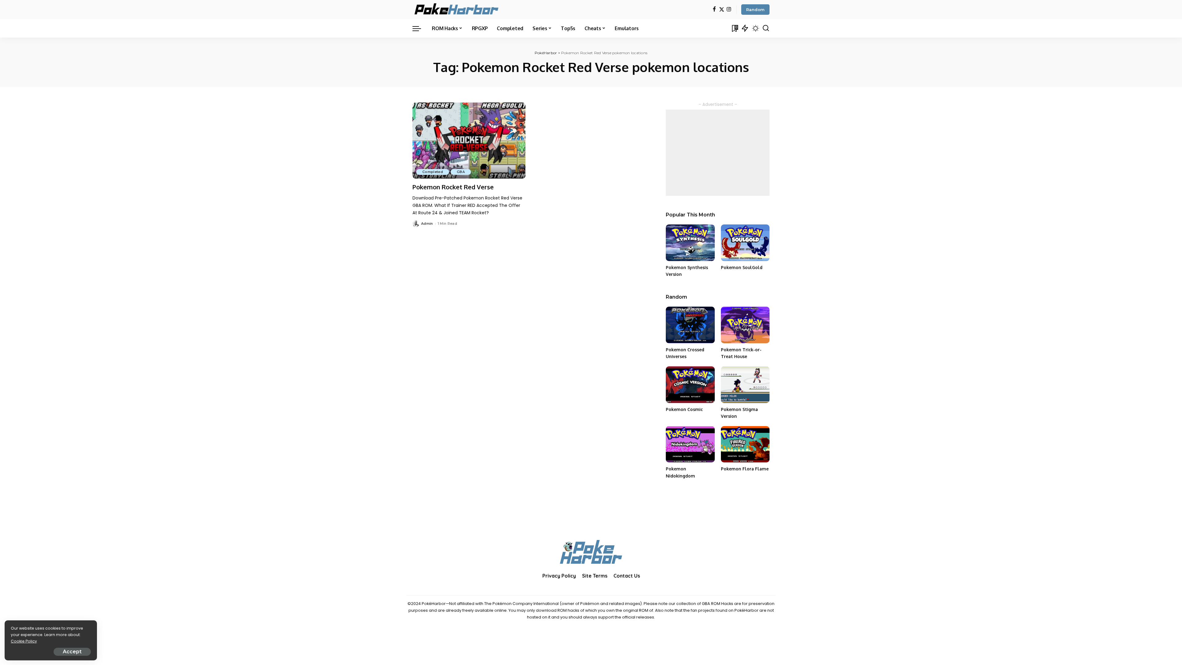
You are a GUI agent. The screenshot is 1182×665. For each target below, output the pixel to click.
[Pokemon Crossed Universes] (690, 325)
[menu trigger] (419, 28)
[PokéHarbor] (456, 10)
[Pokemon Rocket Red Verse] (468, 141)
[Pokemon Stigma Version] (745, 384)
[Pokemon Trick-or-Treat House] (745, 325)
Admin (427, 223)
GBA (461, 172)
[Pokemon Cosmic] (690, 384)
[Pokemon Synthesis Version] (690, 242)
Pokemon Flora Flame (745, 468)
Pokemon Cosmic (684, 409)
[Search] (766, 28)
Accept (72, 652)
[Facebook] (714, 9)
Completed (432, 172)
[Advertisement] (718, 153)
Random (755, 9)
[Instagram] (729, 9)
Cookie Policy (24, 641)
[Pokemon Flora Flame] (745, 444)
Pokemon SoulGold (741, 267)
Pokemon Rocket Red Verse (453, 187)
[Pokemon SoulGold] (745, 242)
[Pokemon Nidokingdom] (690, 444)
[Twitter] (721, 9)
